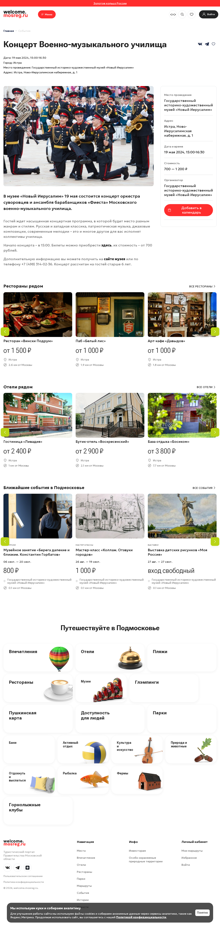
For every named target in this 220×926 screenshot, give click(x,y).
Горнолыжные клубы (24, 807)
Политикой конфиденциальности (141, 917)
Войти (186, 864)
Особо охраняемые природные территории (146, 859)
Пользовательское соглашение (23, 876)
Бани (12, 742)
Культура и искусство (125, 746)
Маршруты (84, 885)
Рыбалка (70, 773)
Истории (83, 900)
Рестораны (21, 682)
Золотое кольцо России (110, 3)
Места (81, 850)
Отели (87, 651)
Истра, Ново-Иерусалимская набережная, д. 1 (45, 72)
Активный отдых (70, 744)
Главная (8, 31)
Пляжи (160, 651)
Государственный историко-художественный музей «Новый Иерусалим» (188, 105)
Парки (160, 712)
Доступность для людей (95, 715)
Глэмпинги (147, 682)
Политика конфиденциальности (23, 881)
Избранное (189, 857)
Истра (17, 62)
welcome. (14, 843)
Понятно (202, 912)
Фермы (122, 773)
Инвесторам (137, 850)
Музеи (86, 681)
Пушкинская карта (22, 715)
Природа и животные (179, 744)
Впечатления (23, 651)
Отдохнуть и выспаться (17, 776)
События (24, 31)
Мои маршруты (192, 850)
